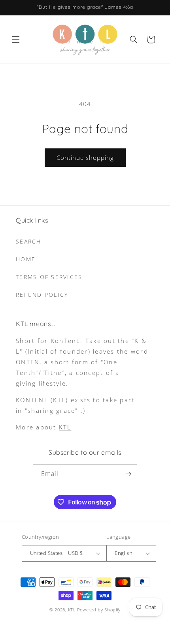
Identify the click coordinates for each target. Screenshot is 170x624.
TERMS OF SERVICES (49, 277)
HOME (26, 259)
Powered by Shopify (99, 610)
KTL (65, 427)
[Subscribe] (128, 474)
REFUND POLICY (42, 294)
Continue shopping (85, 157)
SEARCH (29, 241)
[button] (16, 39)
